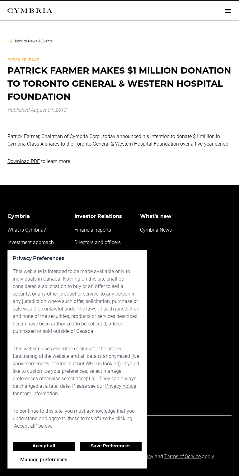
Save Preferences (110, 446)
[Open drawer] (228, 11)
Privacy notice (120, 385)
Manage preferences (43, 459)
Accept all (43, 446)
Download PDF (23, 161)
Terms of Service (182, 456)
